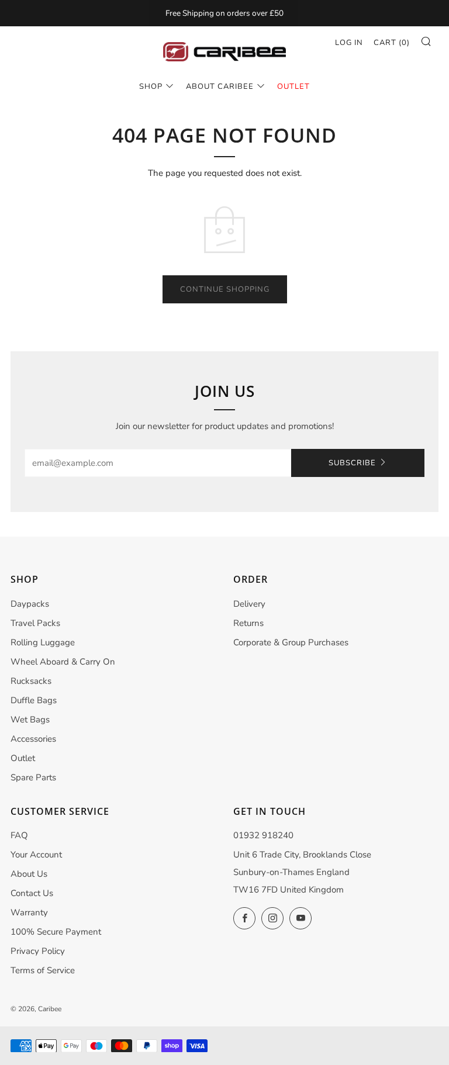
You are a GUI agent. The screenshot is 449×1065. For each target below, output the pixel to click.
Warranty (29, 912)
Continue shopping (225, 289)
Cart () (392, 42)
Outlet (23, 758)
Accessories (33, 739)
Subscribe (352, 463)
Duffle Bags (34, 700)
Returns (248, 623)
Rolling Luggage (43, 642)
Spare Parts (33, 777)
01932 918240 (263, 835)
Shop (151, 86)
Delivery (249, 604)
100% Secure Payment (56, 932)
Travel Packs (35, 623)
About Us (29, 874)
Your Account (36, 854)
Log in (349, 42)
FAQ (19, 835)
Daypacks (30, 604)
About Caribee (220, 86)
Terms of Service (43, 970)
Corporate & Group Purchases (290, 642)
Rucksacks (31, 681)
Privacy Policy (38, 951)
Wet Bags (30, 719)
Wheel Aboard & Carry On (63, 662)
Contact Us (32, 893)
